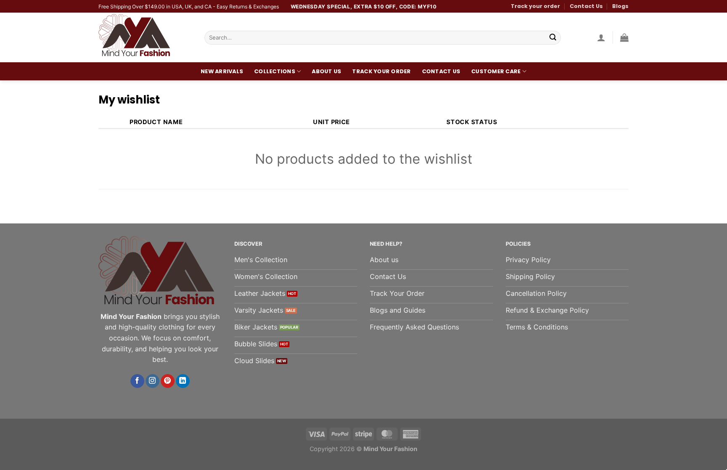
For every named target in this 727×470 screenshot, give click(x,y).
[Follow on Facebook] (137, 381)
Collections (274, 71)
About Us (326, 71)
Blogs (620, 6)
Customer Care (495, 71)
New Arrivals (222, 71)
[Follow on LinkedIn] (183, 381)
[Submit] (553, 38)
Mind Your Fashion (390, 448)
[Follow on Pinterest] (168, 381)
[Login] (601, 37)
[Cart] (624, 37)
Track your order (535, 6)
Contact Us (586, 6)
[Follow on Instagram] (152, 381)
